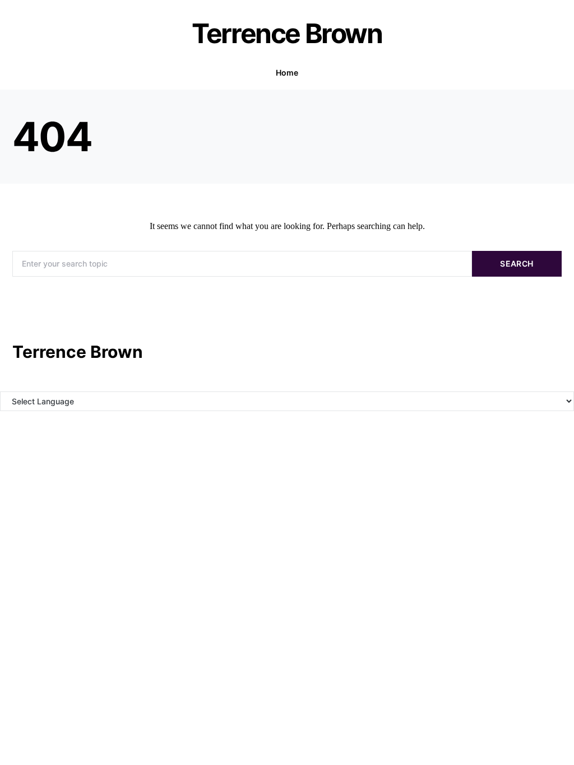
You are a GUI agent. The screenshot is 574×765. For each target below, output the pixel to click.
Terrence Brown (287, 33)
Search (516, 263)
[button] (558, 72)
